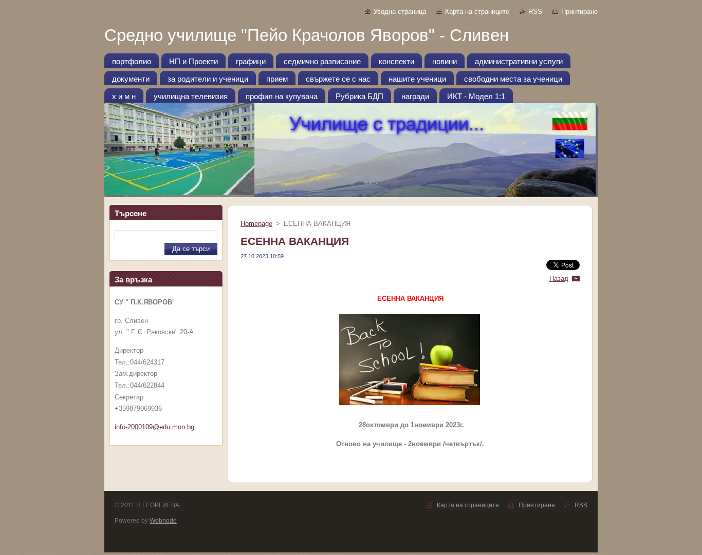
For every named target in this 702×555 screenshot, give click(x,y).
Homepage (256, 223)
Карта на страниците (477, 11)
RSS (535, 11)
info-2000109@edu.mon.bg (154, 427)
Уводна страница (400, 11)
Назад (558, 278)
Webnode (163, 520)
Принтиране (579, 11)
